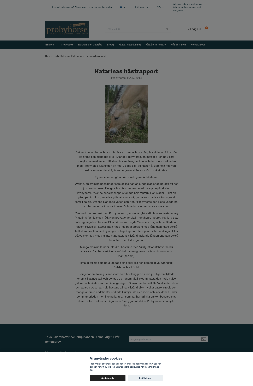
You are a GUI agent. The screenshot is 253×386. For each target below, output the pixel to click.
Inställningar (145, 378)
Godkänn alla (107, 378)
